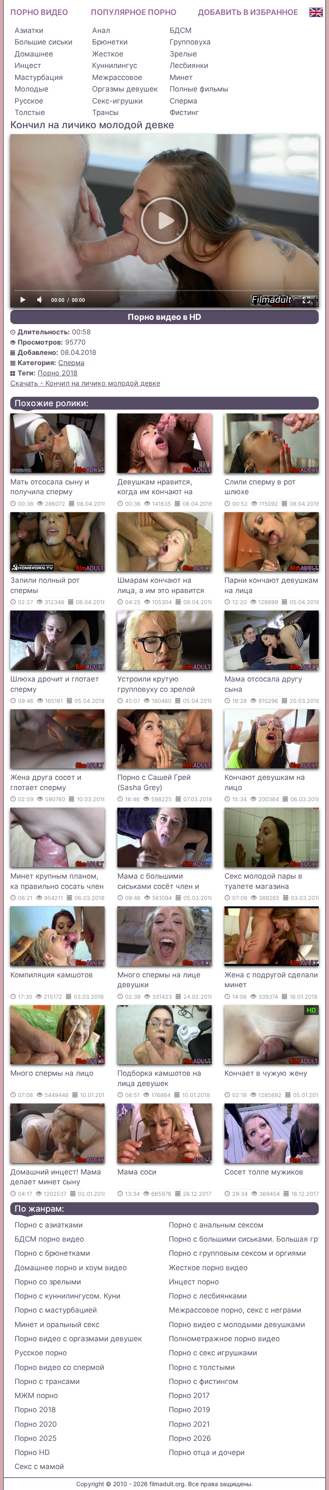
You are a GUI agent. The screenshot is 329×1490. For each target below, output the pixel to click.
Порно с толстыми (202, 1367)
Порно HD (32, 1452)
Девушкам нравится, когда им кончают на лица (155, 488)
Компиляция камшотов (51, 975)
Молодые (31, 89)
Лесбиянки (189, 65)
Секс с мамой (39, 1466)
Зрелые (183, 54)
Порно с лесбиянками (208, 1296)
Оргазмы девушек (125, 89)
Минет (181, 77)
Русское (29, 101)
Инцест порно (194, 1282)
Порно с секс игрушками (213, 1352)
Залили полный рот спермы (45, 585)
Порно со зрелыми (48, 1282)
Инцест (28, 65)
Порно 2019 (189, 1409)
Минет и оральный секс (57, 1324)
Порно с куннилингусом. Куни (67, 1296)
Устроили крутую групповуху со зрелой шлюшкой (156, 685)
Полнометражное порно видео (224, 1338)
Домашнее (34, 54)
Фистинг (184, 112)
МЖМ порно (36, 1395)
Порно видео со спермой (59, 1367)
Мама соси (136, 1172)
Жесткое (107, 54)
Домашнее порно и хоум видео (71, 1267)
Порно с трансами (47, 1381)
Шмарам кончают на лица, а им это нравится (160, 585)
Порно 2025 (36, 1438)
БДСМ (180, 30)
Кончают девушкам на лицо (264, 782)
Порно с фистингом (203, 1381)
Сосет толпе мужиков (263, 1172)
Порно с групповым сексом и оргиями (237, 1253)
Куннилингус (114, 65)
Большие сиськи (43, 42)
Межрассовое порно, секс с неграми (235, 1310)
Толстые (30, 112)
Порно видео (39, 12)
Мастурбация (39, 77)
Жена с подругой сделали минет (271, 980)
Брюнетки (110, 42)
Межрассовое (117, 77)
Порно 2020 (36, 1424)
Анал (101, 30)
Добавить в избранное (248, 12)
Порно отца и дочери (207, 1452)
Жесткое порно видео (208, 1267)
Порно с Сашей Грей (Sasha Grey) (154, 782)
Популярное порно (133, 12)
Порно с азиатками (49, 1225)
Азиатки (29, 30)
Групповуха (190, 42)
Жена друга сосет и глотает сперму (45, 782)
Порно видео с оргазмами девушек (78, 1338)
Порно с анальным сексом (216, 1225)
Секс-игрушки (117, 101)
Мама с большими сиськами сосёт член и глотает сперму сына (158, 882)
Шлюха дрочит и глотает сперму (54, 684)
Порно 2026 (190, 1438)
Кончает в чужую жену (265, 1073)
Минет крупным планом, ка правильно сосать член (57, 881)
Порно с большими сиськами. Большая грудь (244, 1239)
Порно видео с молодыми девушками (237, 1324)
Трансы (105, 112)
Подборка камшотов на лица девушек (159, 1078)
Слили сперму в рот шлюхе (260, 487)
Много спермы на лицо (51, 1073)
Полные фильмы (199, 89)
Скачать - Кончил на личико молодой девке (85, 383)
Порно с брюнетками (52, 1253)
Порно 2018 (58, 373)
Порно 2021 (189, 1424)
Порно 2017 (189, 1395)
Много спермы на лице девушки (158, 980)
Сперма (183, 101)
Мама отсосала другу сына (263, 684)
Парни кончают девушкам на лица (271, 585)
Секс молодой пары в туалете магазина (263, 881)
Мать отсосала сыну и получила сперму (49, 487)
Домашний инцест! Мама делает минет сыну (55, 1177)
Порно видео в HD (164, 317)
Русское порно (41, 1352)
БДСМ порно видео (49, 1239)
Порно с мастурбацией (56, 1310)
